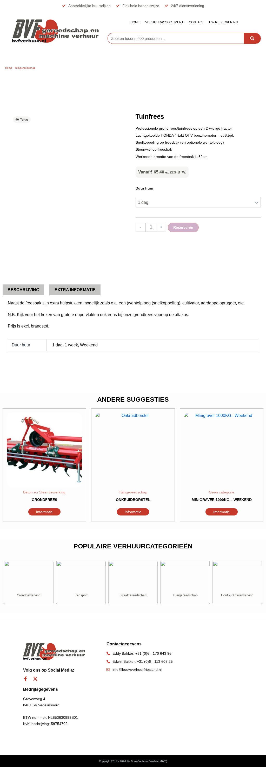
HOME (135, 22)
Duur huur (145, 188)
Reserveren (183, 227)
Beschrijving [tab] (23, 290)
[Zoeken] (252, 38)
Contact (196, 22)
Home (8, 67)
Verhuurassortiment (164, 22)
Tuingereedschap (25, 67)
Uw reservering (223, 22)
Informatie (44, 512)
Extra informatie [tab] (75, 290)
